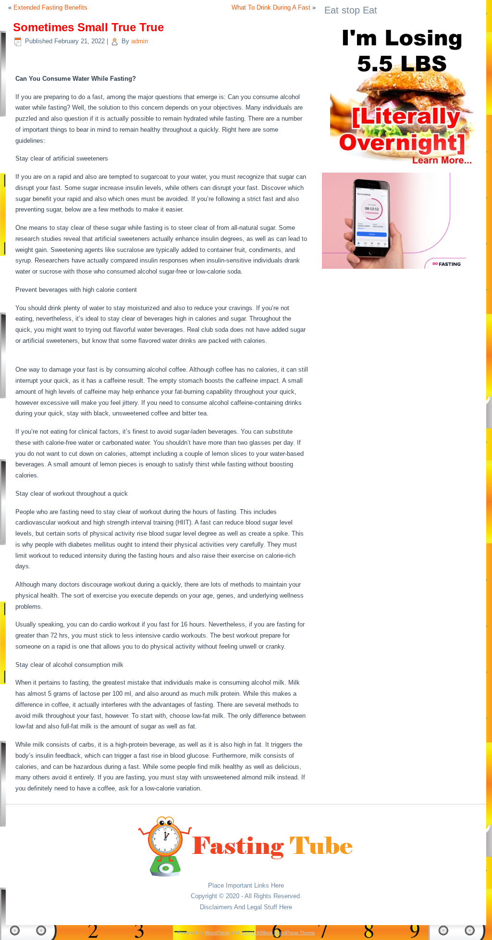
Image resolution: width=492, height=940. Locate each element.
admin (139, 41)
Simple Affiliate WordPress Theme (278, 932)
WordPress (217, 932)
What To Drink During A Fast (271, 7)
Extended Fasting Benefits (50, 7)
